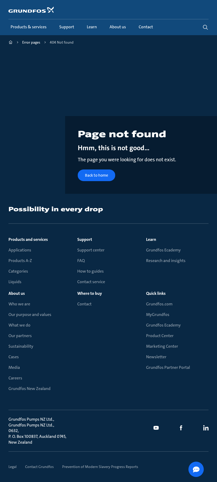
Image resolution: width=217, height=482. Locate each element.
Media (14, 367)
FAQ (81, 260)
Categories (18, 271)
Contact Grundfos (39, 466)
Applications (19, 250)
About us (16, 293)
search (205, 27)
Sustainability (20, 346)
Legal (12, 466)
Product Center (160, 335)
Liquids (14, 281)
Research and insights (166, 260)
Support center (91, 250)
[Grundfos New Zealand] (10, 43)
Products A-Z (20, 260)
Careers (15, 378)
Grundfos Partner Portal (168, 367)
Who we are (19, 304)
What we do (19, 325)
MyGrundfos (157, 314)
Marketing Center (162, 346)
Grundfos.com (159, 304)
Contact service (91, 281)
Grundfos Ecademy (163, 250)
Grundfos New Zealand (29, 388)
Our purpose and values (29, 314)
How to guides (90, 271)
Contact (84, 304)
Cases (13, 357)
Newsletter (156, 357)
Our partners (20, 335)
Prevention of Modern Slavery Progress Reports (100, 466)
